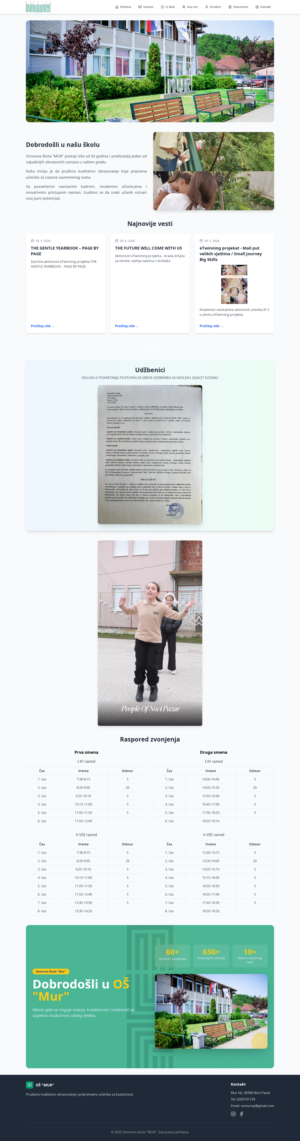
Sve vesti (150, 345)
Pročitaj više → (43, 326)
